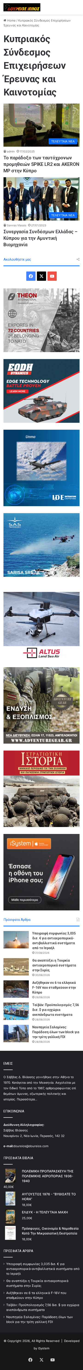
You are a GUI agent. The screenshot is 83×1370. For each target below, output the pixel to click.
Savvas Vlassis (16, 225)
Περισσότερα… (27, 1099)
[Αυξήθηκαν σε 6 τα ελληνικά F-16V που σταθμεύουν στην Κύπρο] (16, 989)
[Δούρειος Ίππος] (21, 7)
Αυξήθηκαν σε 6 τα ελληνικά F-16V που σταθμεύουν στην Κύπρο (54, 987)
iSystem (43, 1348)
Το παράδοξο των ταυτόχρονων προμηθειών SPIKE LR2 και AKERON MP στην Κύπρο (41, 164)
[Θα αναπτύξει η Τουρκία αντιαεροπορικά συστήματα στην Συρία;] (16, 966)
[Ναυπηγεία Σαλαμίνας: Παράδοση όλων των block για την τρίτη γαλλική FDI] (16, 1033)
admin (11, 151)
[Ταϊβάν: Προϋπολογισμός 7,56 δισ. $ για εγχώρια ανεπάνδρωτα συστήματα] (16, 1011)
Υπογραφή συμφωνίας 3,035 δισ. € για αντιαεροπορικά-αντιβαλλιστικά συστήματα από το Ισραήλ (43, 1268)
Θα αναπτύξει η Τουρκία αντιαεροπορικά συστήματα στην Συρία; (54, 965)
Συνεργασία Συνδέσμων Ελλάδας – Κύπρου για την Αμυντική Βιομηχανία (40, 238)
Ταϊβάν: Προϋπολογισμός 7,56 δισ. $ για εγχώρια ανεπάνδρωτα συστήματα (55, 1009)
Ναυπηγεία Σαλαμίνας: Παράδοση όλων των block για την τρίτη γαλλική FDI (55, 1032)
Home (11, 20)
